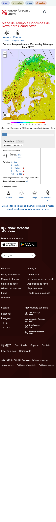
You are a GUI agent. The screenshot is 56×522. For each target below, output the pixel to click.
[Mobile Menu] (51, 12)
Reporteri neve (35, 288)
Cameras (8, 197)
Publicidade (21, 345)
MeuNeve (6, 297)
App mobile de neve (37, 283)
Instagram (6, 318)
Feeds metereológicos (38, 293)
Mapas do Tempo (10, 279)
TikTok (4, 322)
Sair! (27, 181)
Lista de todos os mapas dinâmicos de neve (23, 205)
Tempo (34, 197)
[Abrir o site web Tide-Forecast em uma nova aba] (29, 3)
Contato (46, 345)
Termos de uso (7, 364)
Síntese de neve (9, 283)
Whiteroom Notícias (11, 288)
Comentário (25, 351)
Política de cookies (46, 364)
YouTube (5, 327)
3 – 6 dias (15, 165)
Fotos (4, 293)
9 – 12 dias (16, 170)
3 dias (19, 154)
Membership (33, 274)
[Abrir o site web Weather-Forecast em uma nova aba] (41, 3)
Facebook (6, 313)
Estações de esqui (10, 274)
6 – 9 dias (15, 167)
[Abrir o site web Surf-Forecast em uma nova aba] (5, 3)
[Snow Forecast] (15, 12)
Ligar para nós (8, 351)
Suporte (34, 345)
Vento (21, 197)
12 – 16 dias (16, 173)
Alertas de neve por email (40, 279)
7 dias (19, 157)
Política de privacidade (26, 364)
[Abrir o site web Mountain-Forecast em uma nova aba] (17, 3)
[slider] (4, 134)
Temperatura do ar (47, 199)
